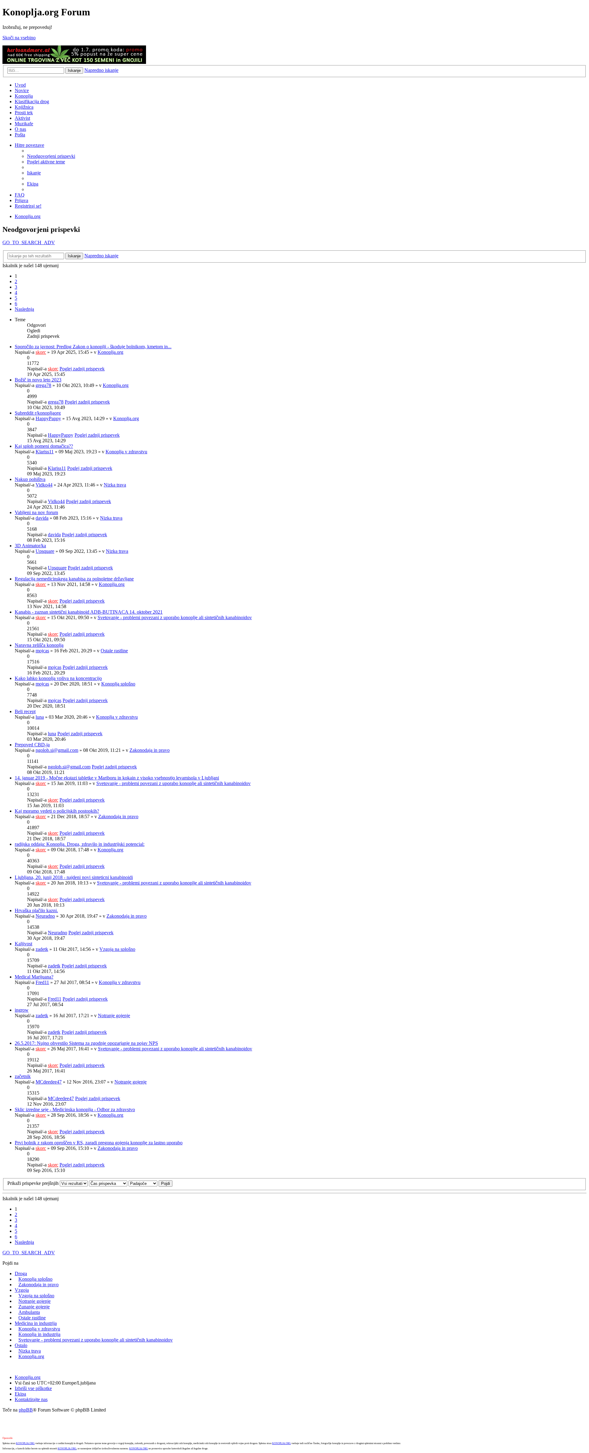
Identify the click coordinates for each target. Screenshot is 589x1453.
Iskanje (74, 70)
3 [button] (16, 287)
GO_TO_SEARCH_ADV (28, 242)
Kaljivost (23, 943)
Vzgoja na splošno (117, 949)
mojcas (42, 650)
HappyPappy (48, 418)
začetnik (23, 1076)
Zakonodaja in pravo (149, 750)
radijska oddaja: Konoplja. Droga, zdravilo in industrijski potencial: (79, 844)
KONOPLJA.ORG (25, 1443)
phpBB (26, 1409)
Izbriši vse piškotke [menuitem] (33, 1388)
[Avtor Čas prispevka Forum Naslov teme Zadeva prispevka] (108, 1183)
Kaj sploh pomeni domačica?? (44, 446)
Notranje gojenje (114, 1015)
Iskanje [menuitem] (34, 172)
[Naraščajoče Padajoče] (143, 1183)
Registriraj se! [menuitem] (28, 206)
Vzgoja (22, 1290)
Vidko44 (44, 484)
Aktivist (22, 118)
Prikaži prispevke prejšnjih (33, 1183)
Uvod (20, 85)
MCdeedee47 (49, 1081)
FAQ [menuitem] (20, 194)
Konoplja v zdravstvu (126, 451)
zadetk (42, 949)
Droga (21, 1273)
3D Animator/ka (30, 545)
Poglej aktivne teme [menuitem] (46, 161)
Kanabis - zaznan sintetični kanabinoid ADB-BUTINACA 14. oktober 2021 (89, 612)
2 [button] (16, 281)
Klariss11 (45, 451)
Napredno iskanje (101, 70)
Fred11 (42, 982)
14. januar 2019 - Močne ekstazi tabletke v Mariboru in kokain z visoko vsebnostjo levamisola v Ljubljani (117, 777)
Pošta (20, 134)
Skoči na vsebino (19, 37)
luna (40, 717)
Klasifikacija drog (32, 101)
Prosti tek (24, 112)
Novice (22, 90)
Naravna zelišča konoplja (39, 645)
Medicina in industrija (36, 1323)
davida (42, 518)
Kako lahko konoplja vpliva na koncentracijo (58, 678)
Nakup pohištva (30, 479)
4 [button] (16, 292)
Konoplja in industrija (39, 1334)
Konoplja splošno (118, 683)
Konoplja (24, 96)
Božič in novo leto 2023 (38, 379)
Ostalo (21, 1345)
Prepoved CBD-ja (32, 744)
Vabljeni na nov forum (36, 512)
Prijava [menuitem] (21, 200)
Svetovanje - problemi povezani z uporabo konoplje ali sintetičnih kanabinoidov (175, 617)
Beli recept (25, 711)
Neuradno (45, 916)
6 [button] (16, 303)
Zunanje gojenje (34, 1306)
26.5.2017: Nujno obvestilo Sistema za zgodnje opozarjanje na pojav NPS (86, 1043)
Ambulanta (29, 1312)
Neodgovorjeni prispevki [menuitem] (51, 156)
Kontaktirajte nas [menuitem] (31, 1399)
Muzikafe (24, 123)
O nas (20, 129)
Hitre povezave (29, 145)
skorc (41, 352)
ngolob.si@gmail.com (57, 750)
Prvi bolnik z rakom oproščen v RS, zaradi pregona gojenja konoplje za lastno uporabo (99, 1142)
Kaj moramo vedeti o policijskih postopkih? (57, 811)
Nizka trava (115, 484)
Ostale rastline (114, 650)
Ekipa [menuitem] (32, 183)
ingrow (22, 1010)
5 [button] (16, 298)
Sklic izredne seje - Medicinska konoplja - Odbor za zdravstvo (75, 1109)
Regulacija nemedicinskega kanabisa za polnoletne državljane (74, 578)
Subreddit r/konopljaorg (38, 413)
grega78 (43, 385)
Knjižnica (24, 107)
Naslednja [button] (24, 309)
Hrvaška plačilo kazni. (36, 910)
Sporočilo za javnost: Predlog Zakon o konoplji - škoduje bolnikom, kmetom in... (93, 346)
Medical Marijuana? (34, 976)
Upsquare (45, 551)
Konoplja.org (27, 216)
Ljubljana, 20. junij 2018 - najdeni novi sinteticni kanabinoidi (74, 877)
